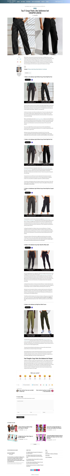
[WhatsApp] (43, 385)
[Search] (62, 1)
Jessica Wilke (36, 15)
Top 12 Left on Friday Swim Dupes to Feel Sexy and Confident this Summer (54, 427)
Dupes (35, 8)
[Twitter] (56, 1)
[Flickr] (60, 1)
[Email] (20, 62)
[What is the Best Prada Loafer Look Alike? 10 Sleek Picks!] (19, 69)
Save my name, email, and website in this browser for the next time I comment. (27, 414)
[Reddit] (49, 385)
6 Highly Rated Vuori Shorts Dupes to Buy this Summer (25, 436)
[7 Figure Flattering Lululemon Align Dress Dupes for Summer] (12, 428)
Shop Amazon (27, 79)
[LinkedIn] (59, 1)
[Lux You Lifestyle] (11, 1)
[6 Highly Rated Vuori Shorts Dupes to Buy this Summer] (12, 437)
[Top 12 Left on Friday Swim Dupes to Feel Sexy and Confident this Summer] (41, 428)
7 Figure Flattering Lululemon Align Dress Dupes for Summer (25, 427)
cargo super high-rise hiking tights (45, 274)
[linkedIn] (46, 385)
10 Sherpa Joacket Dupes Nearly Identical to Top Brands (37, 69)
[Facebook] (55, 1)
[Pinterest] (57, 1)
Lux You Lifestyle (10, 457)
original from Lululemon (39, 118)
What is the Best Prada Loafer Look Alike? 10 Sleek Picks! (19, 74)
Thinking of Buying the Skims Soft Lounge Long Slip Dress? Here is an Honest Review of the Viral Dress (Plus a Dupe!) (34, 456)
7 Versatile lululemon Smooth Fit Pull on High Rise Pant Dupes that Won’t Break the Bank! (55, 437)
